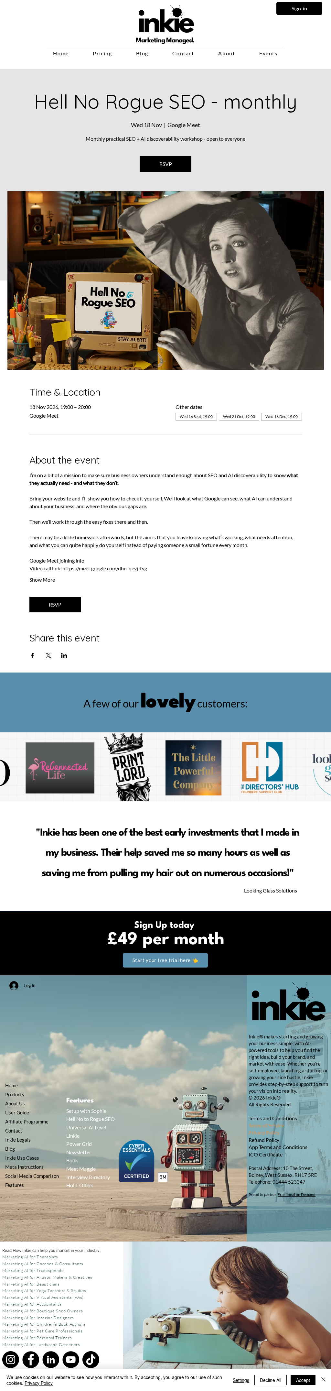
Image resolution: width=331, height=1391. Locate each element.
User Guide (17, 1112)
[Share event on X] (48, 655)
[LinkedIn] (50, 1359)
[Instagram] (10, 1359)
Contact (13, 1131)
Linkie (73, 1136)
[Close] (323, 1380)
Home (11, 1085)
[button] (102, 53)
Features (14, 1185)
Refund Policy (264, 1140)
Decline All (270, 1380)
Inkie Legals (18, 1140)
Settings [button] (241, 1380)
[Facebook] (30, 1359)
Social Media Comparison (21, 1176)
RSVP (165, 164)
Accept (303, 1380)
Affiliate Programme (21, 1121)
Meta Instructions (21, 1167)
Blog (10, 1149)
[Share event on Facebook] (32, 655)
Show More (42, 579)
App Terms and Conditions (278, 1147)
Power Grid (79, 1144)
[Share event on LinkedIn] (64, 655)
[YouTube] (70, 1359)
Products (14, 1094)
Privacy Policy (264, 1132)
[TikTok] (90, 1359)
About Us (15, 1103)
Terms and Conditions (273, 1118)
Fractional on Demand (296, 1194)
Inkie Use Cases (21, 1158)
